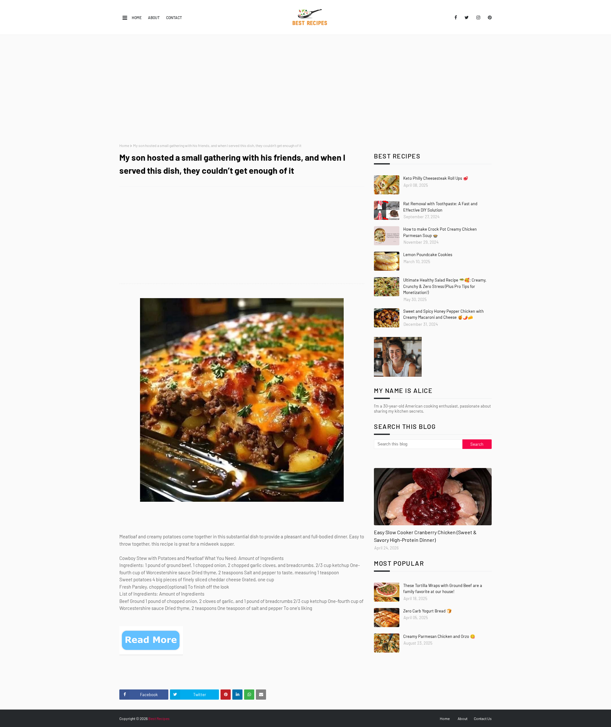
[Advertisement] (305, 89)
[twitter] (466, 17)
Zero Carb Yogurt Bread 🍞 (427, 610)
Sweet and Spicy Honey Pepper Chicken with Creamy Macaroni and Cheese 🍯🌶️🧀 (443, 314)
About (154, 17)
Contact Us (483, 718)
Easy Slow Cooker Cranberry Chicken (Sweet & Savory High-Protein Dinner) (425, 536)
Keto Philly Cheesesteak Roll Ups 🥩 (435, 178)
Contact (174, 17)
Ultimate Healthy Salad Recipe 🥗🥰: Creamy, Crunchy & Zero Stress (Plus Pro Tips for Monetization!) (444, 286)
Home (137, 17)
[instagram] (478, 17)
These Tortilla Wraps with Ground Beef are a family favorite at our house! (442, 588)
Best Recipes (159, 718)
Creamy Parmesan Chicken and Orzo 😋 (439, 636)
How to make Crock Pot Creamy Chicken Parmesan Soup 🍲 (440, 232)
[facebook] (455, 17)
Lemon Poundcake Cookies (427, 254)
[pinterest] (489, 17)
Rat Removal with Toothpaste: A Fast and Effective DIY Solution (440, 207)
